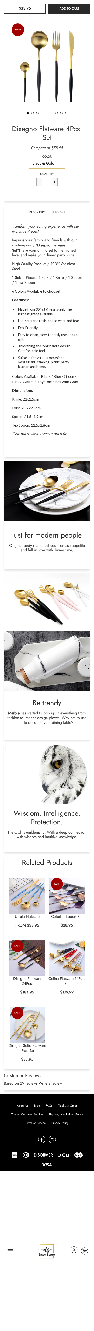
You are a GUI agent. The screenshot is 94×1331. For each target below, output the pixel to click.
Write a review (50, 1083)
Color (47, 156)
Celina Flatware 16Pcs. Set (66, 981)
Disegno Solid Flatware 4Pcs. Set (27, 1048)
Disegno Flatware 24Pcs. (27, 981)
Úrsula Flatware (27, 916)
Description (38, 212)
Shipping (58, 212)
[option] (47, 64)
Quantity (47, 174)
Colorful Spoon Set (66, 916)
